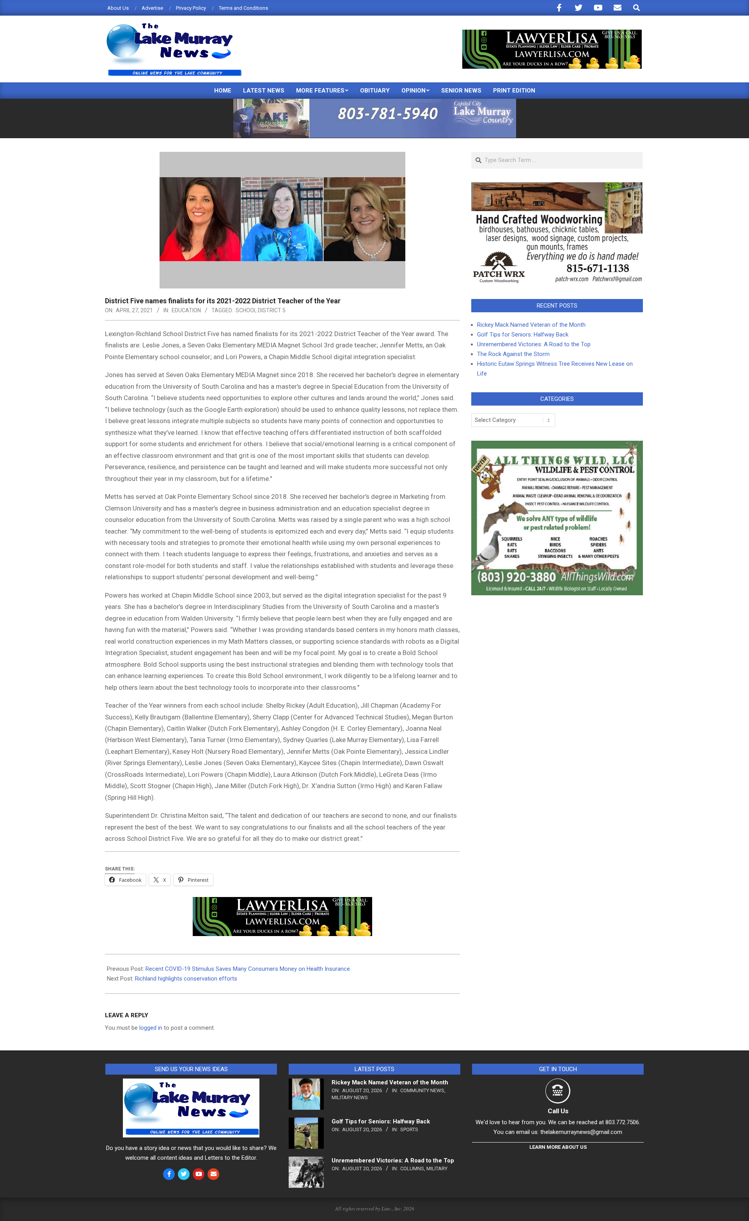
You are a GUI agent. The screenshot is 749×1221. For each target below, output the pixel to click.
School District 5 (261, 310)
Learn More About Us (558, 1147)
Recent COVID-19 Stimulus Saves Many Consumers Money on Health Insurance (248, 968)
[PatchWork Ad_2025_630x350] (557, 186)
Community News (422, 1090)
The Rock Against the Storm (513, 354)
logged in (150, 1027)
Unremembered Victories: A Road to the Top (534, 344)
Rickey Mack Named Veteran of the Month (531, 324)
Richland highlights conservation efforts (186, 978)
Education (186, 310)
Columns (412, 1168)
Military (436, 1168)
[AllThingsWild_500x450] (557, 445)
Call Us (558, 1111)
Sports (409, 1129)
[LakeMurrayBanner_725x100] (374, 102)
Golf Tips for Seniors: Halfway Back (522, 334)
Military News (350, 1097)
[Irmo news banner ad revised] (552, 33)
